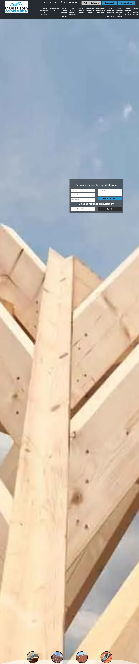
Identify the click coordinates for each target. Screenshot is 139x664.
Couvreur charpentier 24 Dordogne (44, 11)
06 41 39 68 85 (70, 3)
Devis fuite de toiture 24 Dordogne (72, 11)
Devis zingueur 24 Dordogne (128, 11)
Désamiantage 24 (54, 10)
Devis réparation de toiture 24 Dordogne (119, 12)
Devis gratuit (109, 3)
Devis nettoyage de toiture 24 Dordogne (110, 12)
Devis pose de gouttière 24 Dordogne (64, 12)
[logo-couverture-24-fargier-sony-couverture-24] (16, 13)
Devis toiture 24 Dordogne (81, 10)
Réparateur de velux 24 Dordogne (90, 10)
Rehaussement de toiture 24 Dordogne (100, 10)
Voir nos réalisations (91, 3)
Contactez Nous (126, 3)
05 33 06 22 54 (50, 3)
